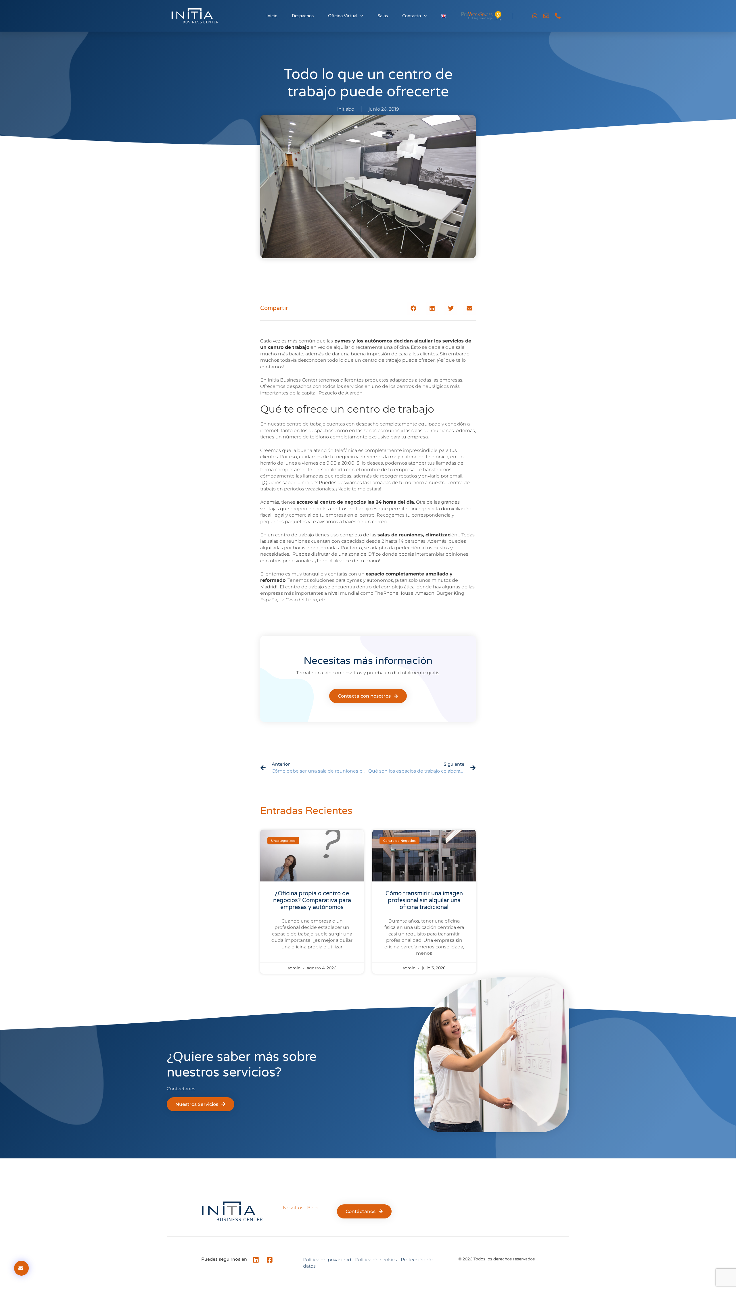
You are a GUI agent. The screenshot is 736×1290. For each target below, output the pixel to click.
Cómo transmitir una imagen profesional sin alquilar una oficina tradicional (424, 900)
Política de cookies (376, 1259)
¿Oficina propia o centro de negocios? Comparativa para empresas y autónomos (312, 900)
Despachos (303, 15)
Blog (312, 1207)
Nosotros (293, 1207)
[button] (413, 308)
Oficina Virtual (342, 15)
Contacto (411, 15)
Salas (382, 15)
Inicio (272, 15)
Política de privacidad (327, 1259)
